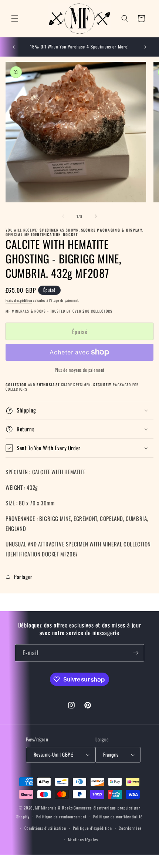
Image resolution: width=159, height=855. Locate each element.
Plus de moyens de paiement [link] (80, 370)
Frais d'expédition (19, 300)
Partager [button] (23, 576)
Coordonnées (130, 828)
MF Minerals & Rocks (53, 808)
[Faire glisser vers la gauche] (63, 216)
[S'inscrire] (136, 653)
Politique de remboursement (61, 816)
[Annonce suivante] (145, 47)
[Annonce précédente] (14, 47)
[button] (15, 18)
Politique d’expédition (92, 828)
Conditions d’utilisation (45, 828)
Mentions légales (83, 839)
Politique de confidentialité (118, 816)
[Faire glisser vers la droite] (96, 216)
